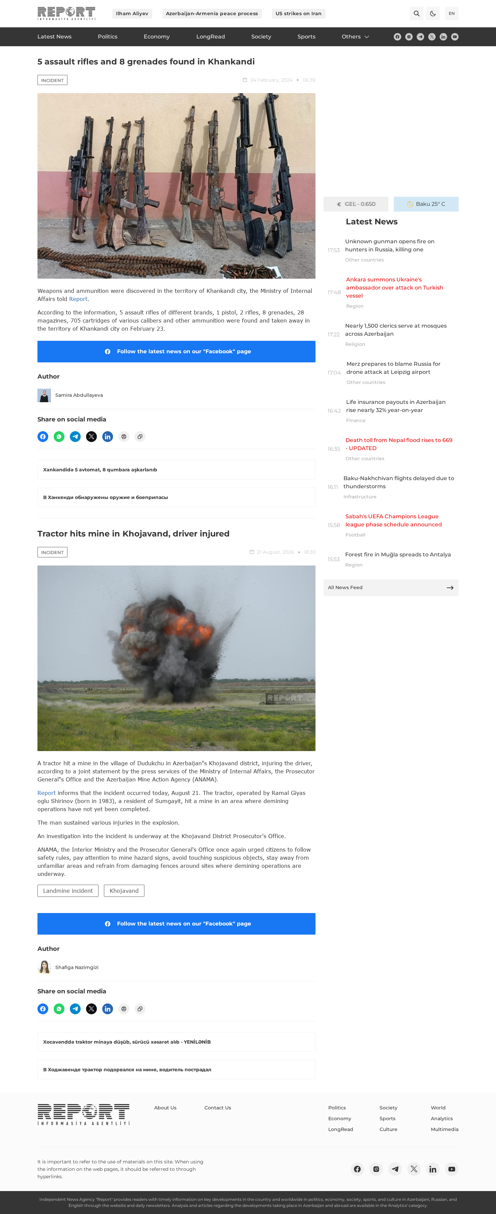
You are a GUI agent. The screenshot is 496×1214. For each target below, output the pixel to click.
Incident (52, 80)
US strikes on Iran (299, 13)
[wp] (59, 436)
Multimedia (445, 1129)
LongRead (340, 1129)
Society (388, 1108)
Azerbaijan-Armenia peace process (212, 13)
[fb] (397, 36)
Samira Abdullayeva (79, 395)
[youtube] (455, 36)
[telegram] (420, 36)
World (438, 1108)
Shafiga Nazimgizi (77, 967)
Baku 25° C (430, 204)
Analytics (442, 1118)
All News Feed (345, 587)
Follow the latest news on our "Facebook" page (184, 351)
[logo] (66, 13)
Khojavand (124, 890)
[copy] (140, 436)
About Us (165, 1108)
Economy (339, 1118)
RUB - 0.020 (360, 204)
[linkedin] (443, 36)
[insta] (409, 36)
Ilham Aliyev (132, 13)
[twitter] (432, 36)
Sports (387, 1118)
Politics (337, 1108)
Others (351, 36)
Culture (388, 1129)
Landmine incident (68, 890)
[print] (123, 436)
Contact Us (217, 1108)
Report (78, 299)
